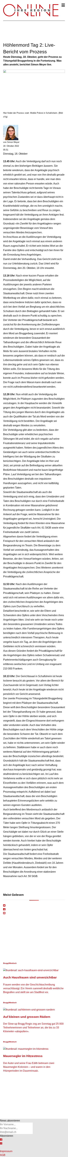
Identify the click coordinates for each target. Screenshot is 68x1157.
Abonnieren (6, 1135)
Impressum (6, 1151)
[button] (63, 5)
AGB (2, 1155)
